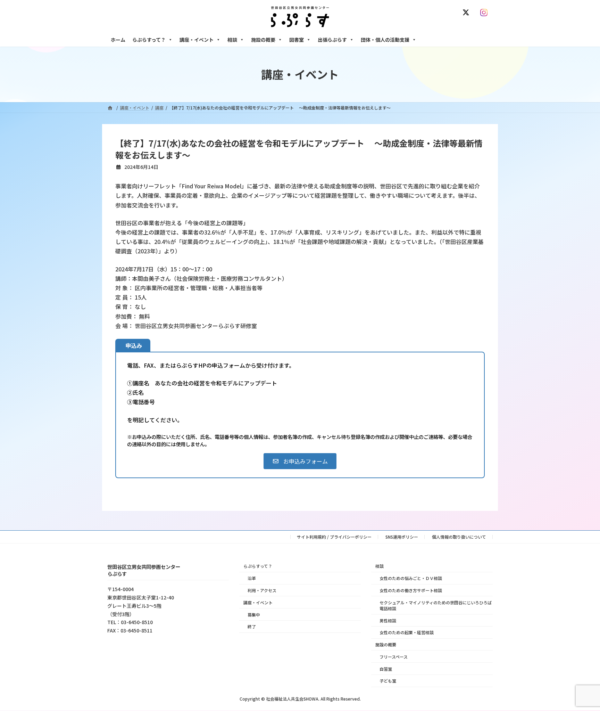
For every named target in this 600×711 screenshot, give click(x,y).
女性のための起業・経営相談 (407, 633)
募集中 (254, 615)
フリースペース (394, 657)
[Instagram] (485, 12)
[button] (300, 461)
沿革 (252, 578)
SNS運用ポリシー (401, 537)
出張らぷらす (332, 39)
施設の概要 (263, 39)
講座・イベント (197, 39)
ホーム (118, 39)
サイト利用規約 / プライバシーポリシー (334, 537)
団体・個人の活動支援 (385, 39)
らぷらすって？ (149, 39)
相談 (232, 39)
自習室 (386, 669)
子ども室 (388, 681)
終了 (252, 627)
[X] (467, 12)
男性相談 (388, 620)
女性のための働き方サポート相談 (411, 590)
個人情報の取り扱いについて (459, 537)
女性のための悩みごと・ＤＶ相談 (411, 578)
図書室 (296, 39)
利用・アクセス (262, 590)
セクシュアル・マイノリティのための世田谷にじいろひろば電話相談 (436, 605)
